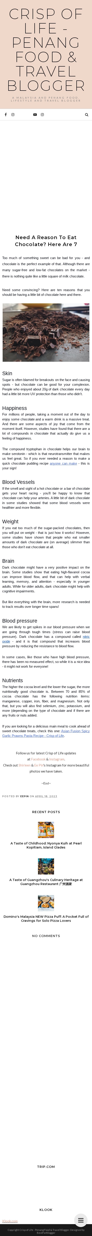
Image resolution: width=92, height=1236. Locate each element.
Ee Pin (38, 765)
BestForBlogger (46, 1232)
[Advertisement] (46, 173)
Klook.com (10, 1221)
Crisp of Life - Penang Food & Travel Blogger (46, 49)
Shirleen (25, 765)
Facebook (38, 759)
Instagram (56, 759)
